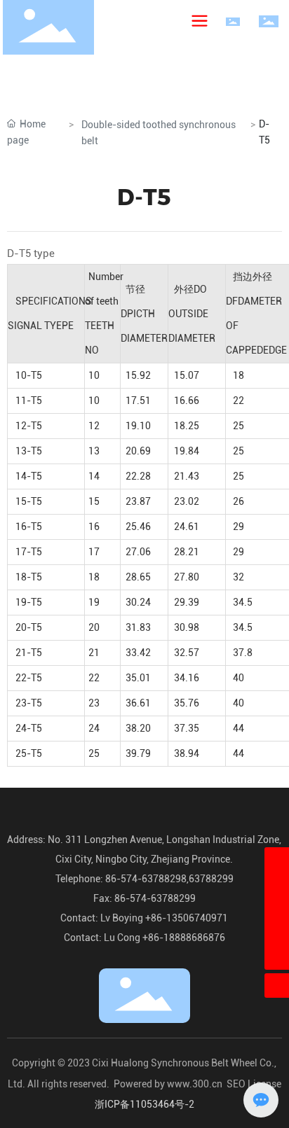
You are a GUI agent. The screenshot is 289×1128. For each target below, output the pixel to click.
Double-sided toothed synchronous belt (158, 132)
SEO (236, 1083)
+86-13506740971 (186, 918)
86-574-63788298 (145, 878)
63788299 (211, 878)
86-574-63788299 (154, 898)
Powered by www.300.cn (168, 1083)
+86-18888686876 (183, 937)
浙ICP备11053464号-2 (144, 1104)
